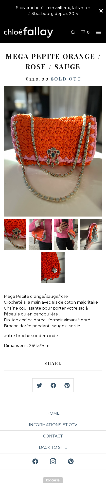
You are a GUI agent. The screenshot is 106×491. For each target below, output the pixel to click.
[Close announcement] (101, 11)
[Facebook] (35, 461)
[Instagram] (53, 461)
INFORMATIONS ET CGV (53, 425)
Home (53, 413)
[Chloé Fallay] (28, 32)
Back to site (53, 447)
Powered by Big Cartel (53, 480)
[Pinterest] (71, 461)
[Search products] (73, 32)
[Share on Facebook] (53, 385)
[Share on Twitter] (39, 385)
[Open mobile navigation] (98, 32)
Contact (53, 436)
